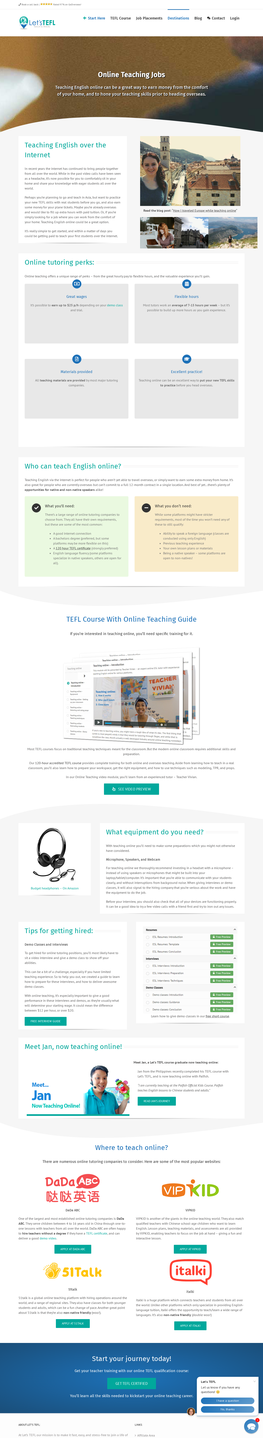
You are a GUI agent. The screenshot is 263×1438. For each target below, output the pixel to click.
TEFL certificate (96, 1233)
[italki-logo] (190, 1259)
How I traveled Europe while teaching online (204, 210)
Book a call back (29, 4)
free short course (217, 1016)
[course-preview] (190, 928)
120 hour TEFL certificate (73, 548)
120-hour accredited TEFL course (58, 763)
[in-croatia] (190, 138)
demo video (48, 1238)
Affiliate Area (146, 1435)
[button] (251, 1426)
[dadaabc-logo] (72, 1174)
